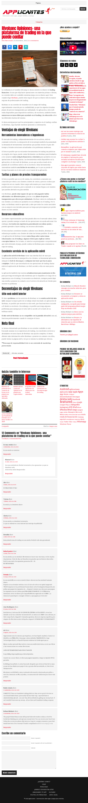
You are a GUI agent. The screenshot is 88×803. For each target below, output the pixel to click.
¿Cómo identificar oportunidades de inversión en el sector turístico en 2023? (7, 417)
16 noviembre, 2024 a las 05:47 (11, 713)
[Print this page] (26, 49)
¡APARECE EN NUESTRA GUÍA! (44, 789)
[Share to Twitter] (10, 49)
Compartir (5, 426)
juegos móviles (64, 412)
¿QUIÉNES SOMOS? (44, 782)
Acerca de (6, 353)
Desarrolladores (66, 396)
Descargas (76, 397)
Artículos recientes (17, 353)
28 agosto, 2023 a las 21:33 (9, 632)
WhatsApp (81, 421)
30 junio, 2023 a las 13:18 (9, 609)
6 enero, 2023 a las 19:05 (9, 484)
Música (62, 414)
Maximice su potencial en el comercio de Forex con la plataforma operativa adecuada (6, 392)
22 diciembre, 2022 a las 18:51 (10, 447)
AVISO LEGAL (53, 795)
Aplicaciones (74, 389)
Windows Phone (65, 424)
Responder (7, 454)
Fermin (6, 575)
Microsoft (79, 412)
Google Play (64, 405)
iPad (75, 407)
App (70, 391)
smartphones (70, 419)
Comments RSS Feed (15, 438)
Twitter (66, 422)
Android (64, 389)
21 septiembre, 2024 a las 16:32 (11, 690)
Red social (78, 414)
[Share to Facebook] (4, 49)
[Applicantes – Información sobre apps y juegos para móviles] (29, 14)
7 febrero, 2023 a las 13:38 (9, 501)
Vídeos (75, 422)
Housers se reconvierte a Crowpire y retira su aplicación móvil (73, 296)
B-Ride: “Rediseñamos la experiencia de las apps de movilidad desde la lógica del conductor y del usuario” (73, 90)
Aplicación (64, 392)
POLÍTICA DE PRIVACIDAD (38, 795)
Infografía (75, 404)
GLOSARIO (52, 792)
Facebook (76, 399)
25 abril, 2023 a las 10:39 (11, 462)
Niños (67, 414)
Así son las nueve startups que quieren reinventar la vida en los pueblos (73, 133)
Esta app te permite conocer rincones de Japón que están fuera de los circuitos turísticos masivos (73, 167)
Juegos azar (53, 426)
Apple (75, 391)
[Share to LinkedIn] (15, 49)
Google (79, 402)
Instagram (64, 407)
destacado (66, 399)
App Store (64, 394)
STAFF (44, 784)
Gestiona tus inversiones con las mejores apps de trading (42, 389)
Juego (74, 409)
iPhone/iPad (66, 409)
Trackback (5, 438)
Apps (80, 391)
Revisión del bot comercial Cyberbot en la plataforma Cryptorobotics (18, 390)
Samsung (80, 417)
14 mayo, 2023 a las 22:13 (9, 577)
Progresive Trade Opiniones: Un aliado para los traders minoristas (30, 390)
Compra (71, 394)
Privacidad (72, 414)
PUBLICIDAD (44, 787)
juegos (80, 410)
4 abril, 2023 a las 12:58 (9, 537)
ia (69, 405)
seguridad (63, 419)
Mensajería (71, 412)
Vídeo (70, 422)
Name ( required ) (35, 738)
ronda (83, 414)
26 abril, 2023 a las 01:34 (9, 553)
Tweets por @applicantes (69, 335)
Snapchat (77, 419)
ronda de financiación (68, 417)
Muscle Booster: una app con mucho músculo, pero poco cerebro (73, 288)
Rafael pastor (8, 551)
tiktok (82, 419)
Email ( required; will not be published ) (41, 743)
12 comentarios (33, 40)
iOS (70, 406)
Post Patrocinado (7, 40)
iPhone (79, 407)
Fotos (74, 402)
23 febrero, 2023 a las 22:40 (10, 518)
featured (66, 401)
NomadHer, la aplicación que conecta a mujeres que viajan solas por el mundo (73, 149)
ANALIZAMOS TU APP (39, 792)
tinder (62, 422)
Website (33, 748)
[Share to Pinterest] (20, 49)
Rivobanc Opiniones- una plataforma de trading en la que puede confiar (26, 32)
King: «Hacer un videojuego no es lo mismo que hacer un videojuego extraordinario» (72, 118)
